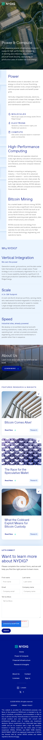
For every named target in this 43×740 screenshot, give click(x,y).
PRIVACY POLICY (27, 705)
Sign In (27, 678)
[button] (39, 3)
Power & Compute (21, 656)
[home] (8, 3)
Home (21, 652)
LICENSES (14, 705)
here (17, 737)
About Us (16, 674)
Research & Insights (21, 665)
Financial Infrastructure (21, 660)
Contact (28, 674)
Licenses (16, 678)
